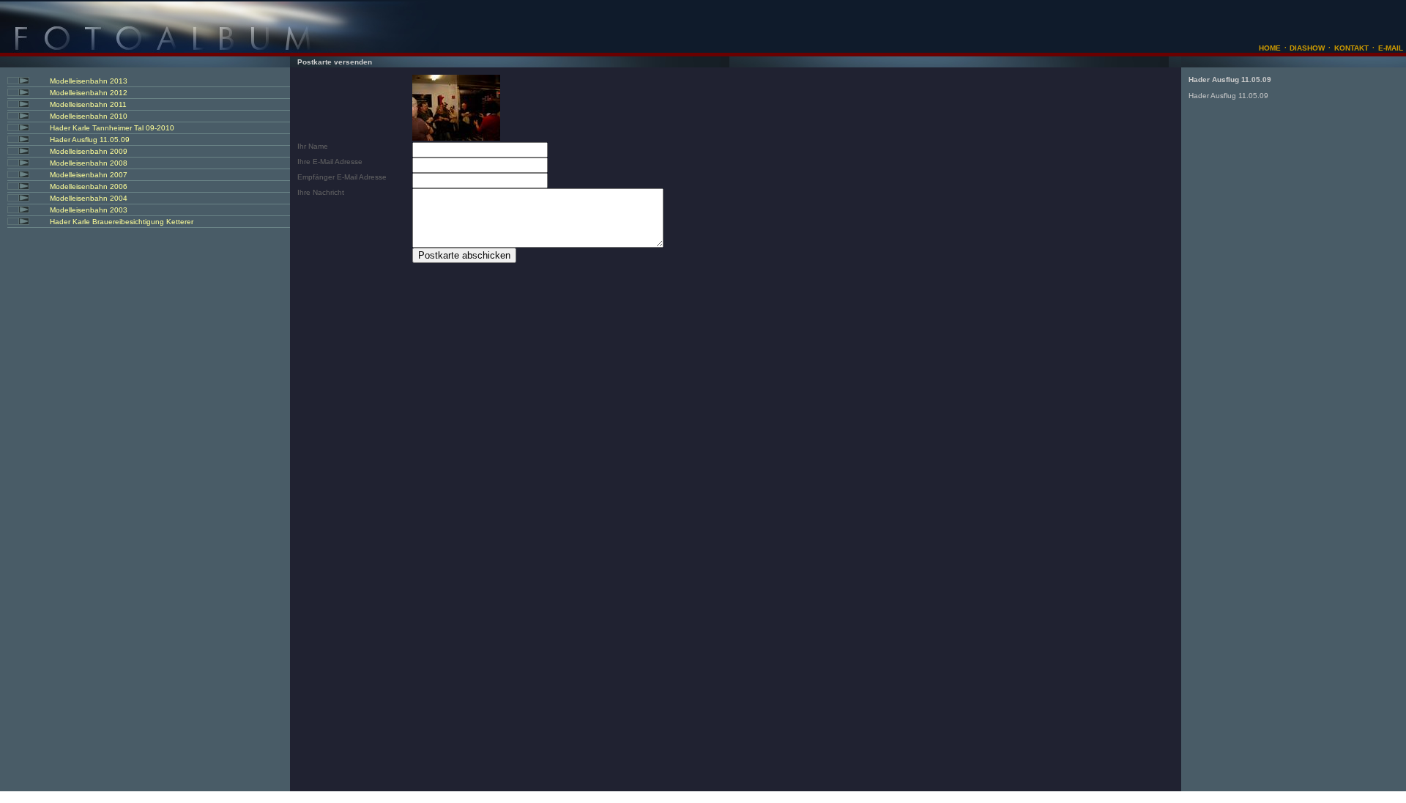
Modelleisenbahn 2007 (88, 175)
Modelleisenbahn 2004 (88, 198)
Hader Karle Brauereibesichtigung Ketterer (121, 222)
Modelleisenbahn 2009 (88, 151)
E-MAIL (1390, 48)
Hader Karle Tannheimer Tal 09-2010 (112, 128)
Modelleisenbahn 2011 (88, 104)
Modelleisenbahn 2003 (88, 210)
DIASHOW (1306, 48)
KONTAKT (1351, 48)
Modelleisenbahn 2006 (88, 186)
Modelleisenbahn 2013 (88, 81)
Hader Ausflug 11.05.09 (90, 140)
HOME (1270, 48)
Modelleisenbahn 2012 (88, 93)
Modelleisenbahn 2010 (88, 116)
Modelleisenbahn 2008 (88, 163)
